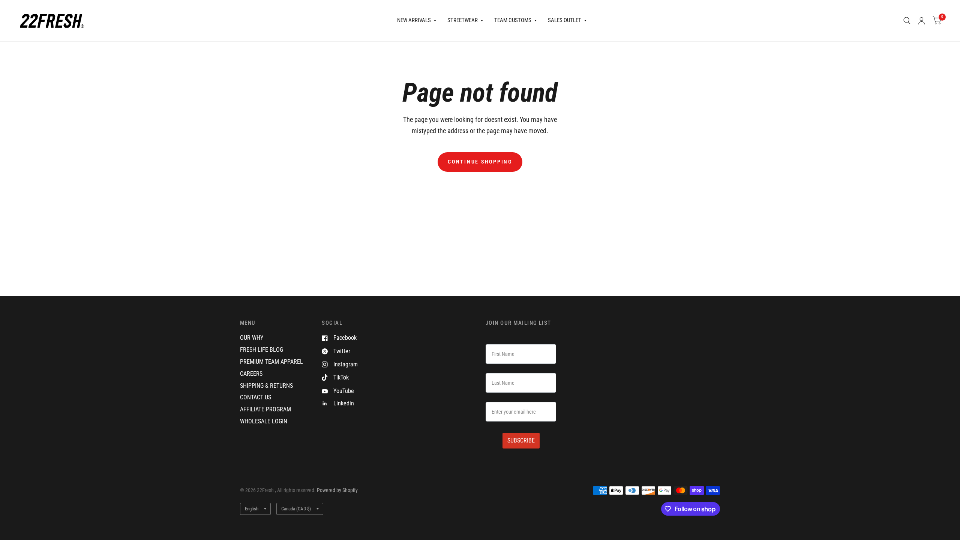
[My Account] (921, 20)
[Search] (907, 20)
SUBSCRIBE (521, 440)
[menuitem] (417, 20)
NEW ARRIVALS (414, 20)
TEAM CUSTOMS (512, 20)
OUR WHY (251, 337)
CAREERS (251, 373)
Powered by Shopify (337, 490)
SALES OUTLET (564, 20)
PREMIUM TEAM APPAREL (271, 361)
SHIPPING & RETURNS (266, 385)
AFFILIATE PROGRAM (265, 409)
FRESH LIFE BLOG (261, 349)
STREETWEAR (462, 20)
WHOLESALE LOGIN (263, 421)
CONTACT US (255, 397)
